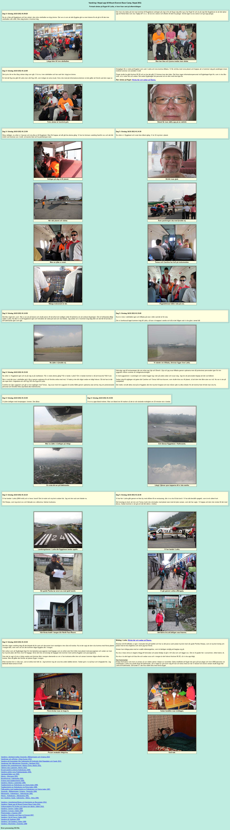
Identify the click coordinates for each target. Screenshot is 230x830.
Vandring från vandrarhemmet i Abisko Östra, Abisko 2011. (21, 765)
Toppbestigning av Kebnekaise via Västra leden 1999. (19, 785)
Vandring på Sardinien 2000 (10, 819)
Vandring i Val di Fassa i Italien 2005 (13, 817)
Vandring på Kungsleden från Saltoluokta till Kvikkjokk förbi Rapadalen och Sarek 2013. (31, 761)
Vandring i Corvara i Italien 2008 (12, 811)
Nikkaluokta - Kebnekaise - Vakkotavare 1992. (17, 793)
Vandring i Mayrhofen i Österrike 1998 (14, 824)
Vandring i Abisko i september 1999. (13, 783)
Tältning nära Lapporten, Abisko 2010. (14, 768)
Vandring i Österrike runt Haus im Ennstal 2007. (17, 815)
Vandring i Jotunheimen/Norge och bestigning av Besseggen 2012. (24, 802)
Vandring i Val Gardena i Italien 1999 (13, 821)
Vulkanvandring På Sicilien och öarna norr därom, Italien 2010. (22, 806)
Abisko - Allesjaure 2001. (9, 776)
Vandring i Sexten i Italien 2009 (12, 809)
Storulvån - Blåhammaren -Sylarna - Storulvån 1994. (19, 791)
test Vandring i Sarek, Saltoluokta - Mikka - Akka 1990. (20, 798)
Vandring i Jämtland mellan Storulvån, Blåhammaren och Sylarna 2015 (25, 757)
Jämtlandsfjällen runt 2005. (10, 774)
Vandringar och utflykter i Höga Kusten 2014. (16, 759)
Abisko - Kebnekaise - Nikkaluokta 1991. (15, 796)
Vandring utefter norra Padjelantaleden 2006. (16, 772)
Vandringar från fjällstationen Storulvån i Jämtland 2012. (20, 763)
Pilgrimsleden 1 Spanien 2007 (11, 813)
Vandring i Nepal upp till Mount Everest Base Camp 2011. (21, 804)
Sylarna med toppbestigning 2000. (13, 781)
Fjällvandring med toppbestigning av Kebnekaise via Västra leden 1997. (26, 789)
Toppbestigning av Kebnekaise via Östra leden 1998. (19, 787)
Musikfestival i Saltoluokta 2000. (12, 778)
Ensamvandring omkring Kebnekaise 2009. (16, 770)
